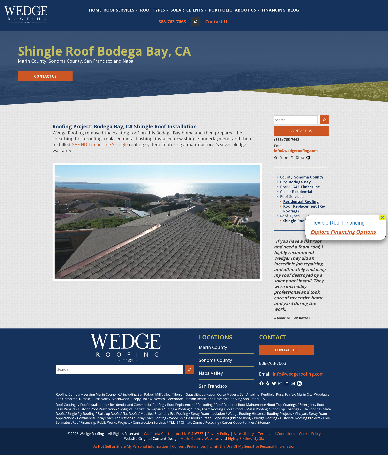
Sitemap (263, 422)
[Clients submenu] (205, 10)
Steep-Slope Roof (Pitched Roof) (227, 418)
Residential (118, 404)
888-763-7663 (172, 21)
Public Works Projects (113, 422)
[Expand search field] (195, 21)
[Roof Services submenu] (136, 10)
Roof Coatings (66, 404)
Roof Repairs (225, 404)
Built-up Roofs (109, 413)
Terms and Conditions (276, 433)
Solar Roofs (235, 409)
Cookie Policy (310, 433)
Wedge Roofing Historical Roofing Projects (260, 413)
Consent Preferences (189, 446)
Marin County (213, 347)
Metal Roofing (257, 409)
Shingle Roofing (178, 409)
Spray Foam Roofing (208, 409)
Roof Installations (93, 404)
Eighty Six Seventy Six (246, 438)
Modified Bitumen (153, 413)
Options (365, 231)
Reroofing (205, 404)
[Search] (324, 119)
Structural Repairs (149, 409)
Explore (319, 231)
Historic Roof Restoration (97, 409)
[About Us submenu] (258, 10)
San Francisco (213, 386)
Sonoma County (215, 360)
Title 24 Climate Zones (185, 422)
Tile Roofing (311, 409)
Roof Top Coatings (282, 404)
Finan (336, 231)
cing (349, 231)
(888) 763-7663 (286, 139)
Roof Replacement (181, 404)
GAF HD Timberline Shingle (100, 144)
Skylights (126, 409)
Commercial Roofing (149, 404)
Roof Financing (84, 422)
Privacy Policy (218, 433)
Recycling (212, 422)
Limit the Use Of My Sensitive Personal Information (252, 446)
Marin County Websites (199, 438)
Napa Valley (211, 373)
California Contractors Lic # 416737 (173, 433)
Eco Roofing (179, 413)
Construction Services (149, 422)
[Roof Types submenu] (167, 10)
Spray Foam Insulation (208, 413)
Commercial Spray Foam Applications (105, 418)
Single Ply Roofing (81, 413)
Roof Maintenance (252, 404)
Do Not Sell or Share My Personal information (130, 446)
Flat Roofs (130, 413)
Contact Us (217, 21)
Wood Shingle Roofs (184, 418)
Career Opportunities (238, 422)
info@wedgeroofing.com (298, 374)
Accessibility (244, 433)
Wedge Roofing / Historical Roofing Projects (287, 418)
